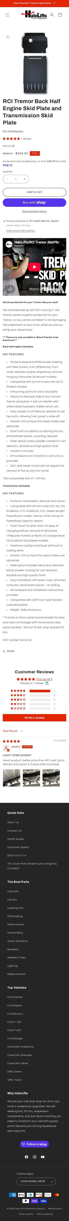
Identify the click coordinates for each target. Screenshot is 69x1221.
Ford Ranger (15, 1038)
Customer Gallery (18, 847)
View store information (20, 230)
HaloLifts (12, 891)
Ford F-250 (14, 1030)
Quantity (7, 171)
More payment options (34, 211)
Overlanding (15, 932)
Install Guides (15, 839)
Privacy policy (26, 1214)
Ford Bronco (15, 1014)
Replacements (16, 974)
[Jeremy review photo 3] (51, 778)
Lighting (12, 966)
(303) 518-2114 (16, 855)
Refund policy (55, 1209)
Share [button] (11, 651)
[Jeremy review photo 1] (11, 778)
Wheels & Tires (16, 957)
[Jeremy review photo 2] (31, 778)
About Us (13, 822)
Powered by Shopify (35, 1209)
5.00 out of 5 (44, 679)
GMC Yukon (14, 1080)
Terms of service (45, 1214)
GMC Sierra (14, 1071)
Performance (15, 924)
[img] (11, 741)
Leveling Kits (15, 908)
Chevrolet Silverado (19, 1055)
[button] (7, 15)
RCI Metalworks (13, 131)
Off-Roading (15, 916)
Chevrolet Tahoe (17, 1063)
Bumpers (13, 949)
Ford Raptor (14, 1005)
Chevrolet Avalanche (20, 1046)
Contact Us (14, 831)
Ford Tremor (15, 997)
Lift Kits (12, 900)
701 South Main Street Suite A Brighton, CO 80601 (32, 866)
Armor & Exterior (17, 941)
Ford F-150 (14, 1022)
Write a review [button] (34, 717)
